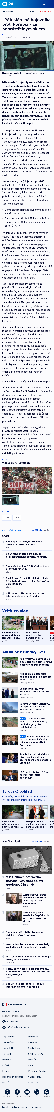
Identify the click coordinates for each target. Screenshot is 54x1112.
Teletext (6, 1053)
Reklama (32, 1042)
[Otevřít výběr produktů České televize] (51, 4)
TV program (8, 1036)
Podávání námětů (37, 1071)
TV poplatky (8, 1048)
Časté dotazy (34, 1076)
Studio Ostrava (35, 1053)
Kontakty (33, 1082)
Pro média (33, 1036)
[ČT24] (7, 4)
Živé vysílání (8, 1042)
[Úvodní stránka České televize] (14, 1004)
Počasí (5, 1065)
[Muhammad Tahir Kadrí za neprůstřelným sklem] (27, 56)
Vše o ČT (6, 1082)
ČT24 (4, 35)
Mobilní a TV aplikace (12, 1076)
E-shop (5, 1071)
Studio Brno (34, 1048)
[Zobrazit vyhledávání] (44, 4)
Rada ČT (32, 1059)
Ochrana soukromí (20, 1107)
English (5, 1107)
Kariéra (31, 1065)
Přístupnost (36, 1107)
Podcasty (6, 1059)
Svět (7, 517)
